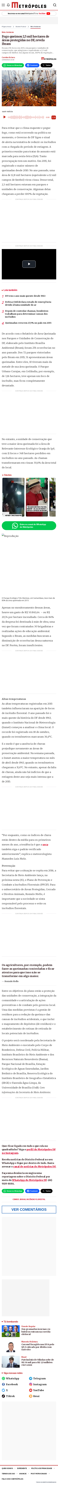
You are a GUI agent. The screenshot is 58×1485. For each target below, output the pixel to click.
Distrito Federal (21, 26)
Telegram (39, 1378)
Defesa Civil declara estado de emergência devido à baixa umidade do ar (28, 303)
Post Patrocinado (39, 1474)
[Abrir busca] (54, 5)
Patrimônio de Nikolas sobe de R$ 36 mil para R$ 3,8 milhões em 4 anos (37, 1362)
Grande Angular (28, 1326)
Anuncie (22, 1474)
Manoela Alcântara (29, 1342)
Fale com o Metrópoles (12, 1479)
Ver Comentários (29, 1209)
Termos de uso (8, 1474)
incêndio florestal (35, 1199)
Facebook (12, 1384)
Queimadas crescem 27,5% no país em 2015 (28, 323)
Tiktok (10, 1396)
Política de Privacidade (41, 1468)
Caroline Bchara (8, 57)
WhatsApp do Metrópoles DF (29, 1180)
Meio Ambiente (35, 26)
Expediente (22, 1468)
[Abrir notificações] (8, 5)
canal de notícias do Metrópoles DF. (34, 1166)
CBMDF (16, 1199)
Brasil (23, 1357)
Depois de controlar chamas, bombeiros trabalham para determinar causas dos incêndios (26, 314)
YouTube (38, 1390)
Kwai (36, 1396)
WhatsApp (12, 1378)
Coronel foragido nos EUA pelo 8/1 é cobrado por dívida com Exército (37, 1347)
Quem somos (7, 1468)
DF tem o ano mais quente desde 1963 (25, 296)
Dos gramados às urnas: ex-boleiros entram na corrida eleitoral (36, 1332)
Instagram (40, 1384)
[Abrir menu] (3, 5)
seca (45, 844)
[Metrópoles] (29, 5)
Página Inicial (6, 26)
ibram (23, 1199)
